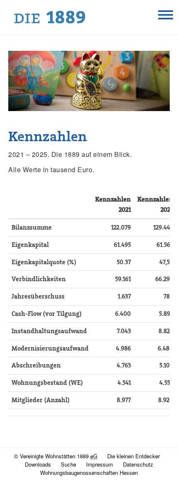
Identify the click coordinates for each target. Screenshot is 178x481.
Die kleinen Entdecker (133, 456)
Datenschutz (138, 464)
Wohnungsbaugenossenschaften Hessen (89, 472)
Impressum (99, 464)
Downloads (38, 464)
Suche (68, 464)
